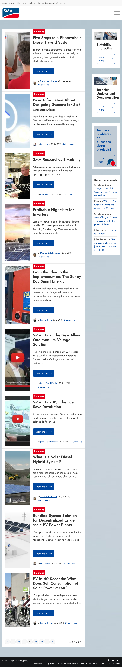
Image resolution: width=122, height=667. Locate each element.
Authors (32, 3)
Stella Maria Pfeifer (48, 80)
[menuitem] (8, 3)
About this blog (8, 3)
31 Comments (44, 500)
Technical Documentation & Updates (51, 3)
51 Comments (71, 622)
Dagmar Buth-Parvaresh (50, 252)
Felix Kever (45, 144)
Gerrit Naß (45, 563)
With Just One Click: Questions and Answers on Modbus (105, 192)
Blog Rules (21, 3)
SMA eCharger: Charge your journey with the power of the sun (105, 221)
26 (24, 641)
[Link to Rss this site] (117, 660)
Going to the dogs (105, 231)
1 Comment (67, 194)
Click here (101, 160)
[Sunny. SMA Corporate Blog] (13, 13)
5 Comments (68, 144)
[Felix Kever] (34, 144)
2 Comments (69, 319)
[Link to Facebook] (108, 660)
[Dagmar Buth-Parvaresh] (34, 255)
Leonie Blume (46, 319)
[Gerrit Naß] (34, 563)
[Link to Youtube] (113, 660)
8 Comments (69, 563)
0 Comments (43, 256)
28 (35, 641)
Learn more (41, 71)
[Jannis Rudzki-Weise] (34, 385)
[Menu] (115, 13)
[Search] (109, 13)
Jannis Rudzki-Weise (49, 383)
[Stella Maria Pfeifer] (34, 83)
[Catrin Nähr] (34, 194)
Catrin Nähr (45, 194)
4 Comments (43, 84)
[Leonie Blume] (34, 320)
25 (18, 641)
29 (41, 641)
